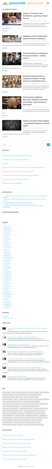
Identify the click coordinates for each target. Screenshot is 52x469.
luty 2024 (6, 236)
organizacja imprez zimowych (41, 408)
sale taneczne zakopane (30, 417)
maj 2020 (6, 284)
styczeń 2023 (7, 245)
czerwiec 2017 (7, 307)
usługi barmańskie (25, 420)
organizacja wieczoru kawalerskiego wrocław (13, 413)
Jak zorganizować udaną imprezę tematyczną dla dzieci (16, 159)
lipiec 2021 (6, 262)
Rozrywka (44, 20)
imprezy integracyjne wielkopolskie (31, 401)
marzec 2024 (7, 234)
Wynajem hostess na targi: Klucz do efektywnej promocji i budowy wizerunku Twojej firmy (24, 167)
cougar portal (6, 163)
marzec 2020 (7, 288)
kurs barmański (34, 404)
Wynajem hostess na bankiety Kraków (17, 376)
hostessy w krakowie (8, 399)
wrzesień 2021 (7, 258)
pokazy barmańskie (20, 415)
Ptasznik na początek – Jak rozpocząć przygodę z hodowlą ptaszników (24, 367)
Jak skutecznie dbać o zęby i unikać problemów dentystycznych (19, 204)
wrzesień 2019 (7, 296)
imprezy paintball (26, 404)
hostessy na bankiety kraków (31, 397)
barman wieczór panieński (32, 392)
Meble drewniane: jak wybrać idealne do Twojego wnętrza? (18, 202)
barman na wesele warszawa (18, 392)
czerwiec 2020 (7, 283)
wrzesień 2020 (7, 278)
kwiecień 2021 (7, 267)
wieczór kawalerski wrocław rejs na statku (13, 424)
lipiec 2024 (6, 232)
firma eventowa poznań (8, 397)
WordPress (25, 466)
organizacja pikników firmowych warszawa (13, 410)
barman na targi (6, 392)
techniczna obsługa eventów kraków (11, 420)
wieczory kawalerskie (8, 422)
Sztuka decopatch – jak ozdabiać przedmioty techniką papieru (17, 155)
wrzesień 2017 (7, 306)
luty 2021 (6, 270)
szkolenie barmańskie (42, 417)
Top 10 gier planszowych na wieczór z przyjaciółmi (15, 451)
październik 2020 (8, 276)
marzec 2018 (7, 298)
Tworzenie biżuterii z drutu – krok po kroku (18, 344)
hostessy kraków (19, 397)
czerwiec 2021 (7, 263)
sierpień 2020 (7, 280)
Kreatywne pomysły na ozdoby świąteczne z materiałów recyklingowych (25, 351)
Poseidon (32, 466)
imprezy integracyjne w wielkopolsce (11, 404)
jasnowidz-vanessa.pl (36, 20)
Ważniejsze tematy (8, 318)
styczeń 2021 (7, 271)
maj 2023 (6, 240)
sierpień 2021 (7, 260)
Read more (5, 30)
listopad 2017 (7, 304)
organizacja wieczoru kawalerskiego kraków (34, 410)
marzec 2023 (7, 242)
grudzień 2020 (7, 273)
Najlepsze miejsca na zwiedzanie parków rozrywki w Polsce (17, 447)
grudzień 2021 (7, 253)
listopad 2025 (7, 227)
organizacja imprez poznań (25, 408)
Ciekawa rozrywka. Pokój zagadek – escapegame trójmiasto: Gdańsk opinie (36, 123)
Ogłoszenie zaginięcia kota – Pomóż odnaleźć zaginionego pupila (18, 171)
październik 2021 (8, 257)
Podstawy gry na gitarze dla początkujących (13, 435)
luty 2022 (6, 250)
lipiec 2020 (6, 281)
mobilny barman (43, 404)
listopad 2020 (7, 275)
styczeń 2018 (7, 301)
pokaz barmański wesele (8, 415)
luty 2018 (6, 299)
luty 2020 (6, 289)
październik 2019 (8, 294)
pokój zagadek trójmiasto (32, 415)
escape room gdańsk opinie (21, 394)
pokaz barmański (41, 413)
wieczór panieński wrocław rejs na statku (33, 424)
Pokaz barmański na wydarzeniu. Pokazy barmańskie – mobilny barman (35, 55)
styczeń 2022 (7, 252)
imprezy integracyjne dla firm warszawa (12, 401)
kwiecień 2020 (7, 286)
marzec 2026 (7, 226)
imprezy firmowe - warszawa (26, 399)
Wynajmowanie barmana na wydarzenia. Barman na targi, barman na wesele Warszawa (34, 78)
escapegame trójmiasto (8, 394)
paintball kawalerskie (30, 413)
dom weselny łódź (44, 392)
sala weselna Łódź (18, 417)
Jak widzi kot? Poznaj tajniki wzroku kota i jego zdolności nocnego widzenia (21, 175)
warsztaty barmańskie (36, 420)
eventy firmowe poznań (35, 394)
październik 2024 (8, 231)
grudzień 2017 (7, 302)
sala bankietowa (43, 415)
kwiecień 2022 (7, 247)
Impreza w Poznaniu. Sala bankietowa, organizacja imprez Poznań (35, 15)
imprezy (16, 399)
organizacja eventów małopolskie (11, 406)
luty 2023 (6, 244)
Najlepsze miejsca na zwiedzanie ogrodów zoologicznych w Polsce (18, 439)
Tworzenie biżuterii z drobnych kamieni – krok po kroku (16, 179)
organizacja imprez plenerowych (10, 408)
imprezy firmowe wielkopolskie (41, 399)
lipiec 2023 (6, 237)
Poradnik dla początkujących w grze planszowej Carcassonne (17, 443)
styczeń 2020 (7, 291)
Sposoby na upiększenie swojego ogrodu (12, 183)
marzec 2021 (7, 268)
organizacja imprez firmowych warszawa (29, 406)
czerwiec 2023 (7, 239)
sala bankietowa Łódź (8, 417)
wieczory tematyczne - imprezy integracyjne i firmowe (27, 422)
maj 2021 (6, 265)
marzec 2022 (7, 249)
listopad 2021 (7, 255)
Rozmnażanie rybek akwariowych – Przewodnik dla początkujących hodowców (26, 358)
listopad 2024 (7, 229)
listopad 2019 (7, 293)
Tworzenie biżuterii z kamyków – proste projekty (14, 459)
